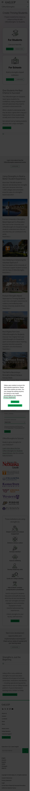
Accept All (15, 401)
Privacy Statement (9, 397)
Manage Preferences (15, 405)
